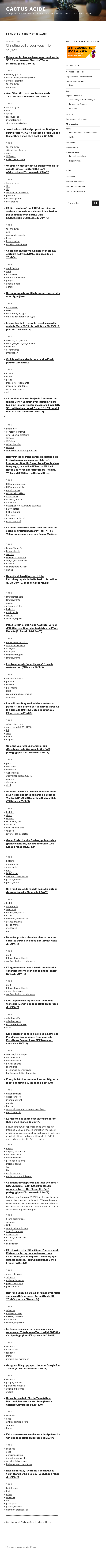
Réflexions (70, 143)
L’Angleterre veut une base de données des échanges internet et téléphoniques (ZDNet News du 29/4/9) (32, 970)
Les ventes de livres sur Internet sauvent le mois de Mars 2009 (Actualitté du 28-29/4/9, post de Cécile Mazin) (33, 326)
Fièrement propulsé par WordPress (20, 1547)
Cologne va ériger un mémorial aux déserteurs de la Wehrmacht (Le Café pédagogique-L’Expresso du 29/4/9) (28, 749)
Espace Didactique (74, 96)
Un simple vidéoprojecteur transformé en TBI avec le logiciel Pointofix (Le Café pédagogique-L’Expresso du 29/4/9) (32, 169)
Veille (71, 137)
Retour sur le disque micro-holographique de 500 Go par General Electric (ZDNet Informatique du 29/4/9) (32, 60)
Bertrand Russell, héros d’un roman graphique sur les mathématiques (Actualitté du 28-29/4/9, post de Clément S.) (33, 1296)
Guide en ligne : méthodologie (82, 99)
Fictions (69, 114)
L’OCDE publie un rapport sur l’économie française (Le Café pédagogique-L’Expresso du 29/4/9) (32, 1003)
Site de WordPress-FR (75, 191)
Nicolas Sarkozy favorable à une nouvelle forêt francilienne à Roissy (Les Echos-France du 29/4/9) (32, 1473)
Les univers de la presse (76, 119)
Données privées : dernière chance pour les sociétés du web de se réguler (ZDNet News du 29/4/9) (31, 940)
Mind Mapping (72, 124)
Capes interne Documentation (79, 77)
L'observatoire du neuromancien (83, 132)
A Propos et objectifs (75, 72)
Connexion (70, 177)
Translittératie (72, 148)
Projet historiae (76, 161)
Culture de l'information (76, 81)
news (68, 129)
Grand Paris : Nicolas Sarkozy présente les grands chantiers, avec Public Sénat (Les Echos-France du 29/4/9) (31, 843)
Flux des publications (75, 181)
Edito (68, 91)
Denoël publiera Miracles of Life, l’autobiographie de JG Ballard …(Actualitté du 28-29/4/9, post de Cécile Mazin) (31, 579)
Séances (73, 108)
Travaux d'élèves (73, 152)
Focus (71, 85)
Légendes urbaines (77, 156)
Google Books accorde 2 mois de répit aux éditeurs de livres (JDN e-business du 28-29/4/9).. (31, 254)
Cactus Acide (26, 9)
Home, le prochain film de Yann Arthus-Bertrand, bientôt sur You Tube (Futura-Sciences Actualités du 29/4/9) (29, 1401)
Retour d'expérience (78, 104)
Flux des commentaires (76, 186)
